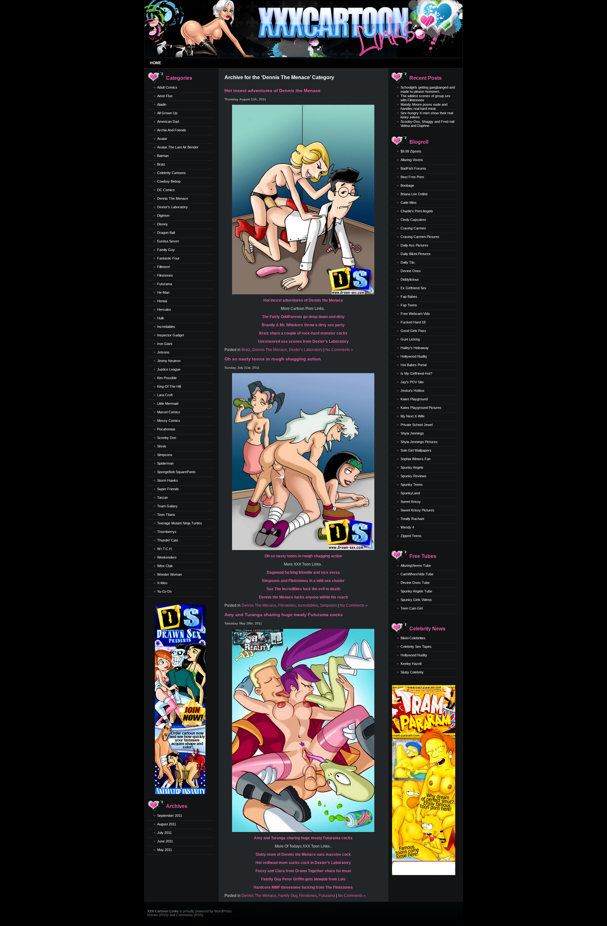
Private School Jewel (416, 425)
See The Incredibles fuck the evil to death (303, 589)
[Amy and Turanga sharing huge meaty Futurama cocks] (303, 831)
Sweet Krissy (411, 502)
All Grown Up (167, 113)
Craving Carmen (413, 228)
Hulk (160, 318)
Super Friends (168, 489)
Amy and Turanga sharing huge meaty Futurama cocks (283, 614)
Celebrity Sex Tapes (416, 646)
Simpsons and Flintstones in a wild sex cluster (303, 581)
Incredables (166, 326)
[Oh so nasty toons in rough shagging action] (303, 549)
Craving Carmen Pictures (420, 237)
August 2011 (166, 824)
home (155, 63)
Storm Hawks (167, 480)
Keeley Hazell (411, 664)
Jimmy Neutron (169, 361)
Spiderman (165, 463)
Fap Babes (409, 296)
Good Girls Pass (413, 331)
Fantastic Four (168, 258)
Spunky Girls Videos (416, 600)
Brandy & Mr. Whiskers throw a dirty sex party (303, 325)
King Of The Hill (169, 386)
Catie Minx (409, 202)
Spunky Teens (412, 484)
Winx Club (165, 566)
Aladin (161, 104)
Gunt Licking (410, 339)
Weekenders (167, 557)
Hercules (164, 309)
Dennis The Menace (172, 198)
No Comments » (339, 349)
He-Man (163, 292)
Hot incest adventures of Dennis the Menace (272, 90)
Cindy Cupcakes (413, 220)
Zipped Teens (411, 536)
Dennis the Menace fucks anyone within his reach (303, 597)
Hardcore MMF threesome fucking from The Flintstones (303, 887)
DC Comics (166, 190)
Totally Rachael (412, 519)
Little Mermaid (167, 403)
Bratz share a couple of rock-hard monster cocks (303, 333)
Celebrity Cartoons (171, 173)
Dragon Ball (166, 233)
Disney (162, 224)
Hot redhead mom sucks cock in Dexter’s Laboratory (303, 862)
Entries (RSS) (158, 915)
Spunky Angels (412, 467)
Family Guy (166, 250)
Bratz (161, 164)
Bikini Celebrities (413, 638)
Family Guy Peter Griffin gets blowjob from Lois (303, 879)
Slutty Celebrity (412, 672)
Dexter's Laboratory (172, 207)
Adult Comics (167, 87)
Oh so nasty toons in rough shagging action (272, 358)
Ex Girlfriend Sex (413, 288)
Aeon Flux (165, 96)
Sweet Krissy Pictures (417, 510)
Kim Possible (167, 378)
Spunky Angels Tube (416, 591)
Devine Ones (411, 271)
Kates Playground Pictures (421, 408)
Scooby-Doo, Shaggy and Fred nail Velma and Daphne (427, 124)
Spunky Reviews (413, 476)
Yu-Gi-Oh (164, 591)
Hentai (162, 301)
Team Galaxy (167, 506)
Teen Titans (166, 514)
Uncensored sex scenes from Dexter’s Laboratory (303, 341)
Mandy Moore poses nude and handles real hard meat (424, 106)
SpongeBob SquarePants (176, 472)
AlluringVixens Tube (416, 565)
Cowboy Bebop (169, 181)
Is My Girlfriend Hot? (416, 373)
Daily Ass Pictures (414, 245)
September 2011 (169, 815)
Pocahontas (166, 429)
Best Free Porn (412, 177)
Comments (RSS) (189, 915)
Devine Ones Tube (415, 583)
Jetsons (163, 352)
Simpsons (164, 455)
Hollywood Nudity (414, 356)
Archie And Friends (171, 130)
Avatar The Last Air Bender (178, 147)
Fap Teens (409, 305)
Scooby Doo (166, 438)
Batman (163, 156)
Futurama (164, 284)
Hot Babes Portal (413, 365)
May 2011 (164, 850)
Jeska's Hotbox (413, 390)
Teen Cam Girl (412, 608)
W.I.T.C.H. (165, 549)
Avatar (162, 139)
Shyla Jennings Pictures (419, 442)
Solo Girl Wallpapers (416, 450)
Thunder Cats (167, 540)
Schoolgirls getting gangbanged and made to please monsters (428, 89)
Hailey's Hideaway (415, 348)
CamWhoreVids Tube (417, 574)
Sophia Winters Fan (416, 459)
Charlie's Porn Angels (417, 211)
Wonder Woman (169, 574)
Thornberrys (166, 532)
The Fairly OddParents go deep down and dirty (303, 317)
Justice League (169, 369)
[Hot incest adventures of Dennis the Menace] (303, 293)
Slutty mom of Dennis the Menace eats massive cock (303, 854)
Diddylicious (410, 279)
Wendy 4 (407, 527)
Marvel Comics (168, 412)
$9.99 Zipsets (411, 151)
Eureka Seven (168, 241)
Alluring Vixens (412, 160)
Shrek (161, 446)
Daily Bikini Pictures (416, 254)
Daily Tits (408, 262)
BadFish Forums (413, 168)
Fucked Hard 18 (413, 322)
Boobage (407, 185)
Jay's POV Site (412, 382)
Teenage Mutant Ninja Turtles (179, 523)
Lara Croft (165, 395)
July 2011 (164, 833)
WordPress (223, 911)
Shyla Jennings (412, 433)
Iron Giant (164, 344)
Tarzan (162, 497)
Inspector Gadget (170, 335)
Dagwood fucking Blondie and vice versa (303, 572)
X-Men (162, 583)
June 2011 (165, 841)
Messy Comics (168, 420)
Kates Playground (414, 399)
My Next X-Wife (413, 416)
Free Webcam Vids (415, 314)
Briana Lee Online (414, 194)
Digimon (163, 215)
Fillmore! (163, 267)
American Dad (168, 121)
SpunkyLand (410, 493)
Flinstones (165, 275)
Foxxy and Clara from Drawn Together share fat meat (303, 871)
